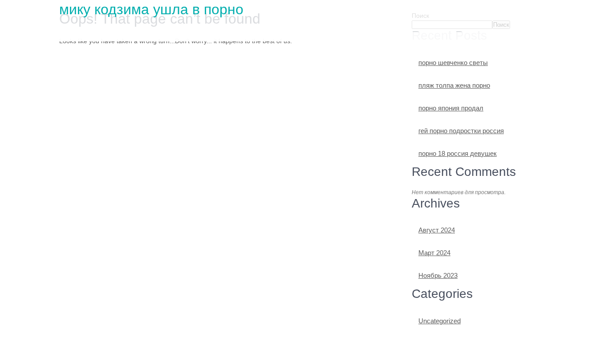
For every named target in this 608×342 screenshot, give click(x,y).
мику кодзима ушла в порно (151, 9)
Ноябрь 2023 (438, 275)
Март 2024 (434, 252)
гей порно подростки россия (461, 130)
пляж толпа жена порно (454, 85)
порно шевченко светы (453, 62)
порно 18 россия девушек (457, 153)
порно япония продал (450, 108)
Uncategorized (439, 321)
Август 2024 (436, 230)
